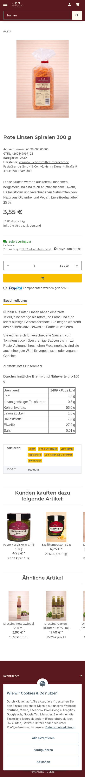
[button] (69, 4)
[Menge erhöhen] (76, 265)
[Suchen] (77, 15)
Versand (35, 225)
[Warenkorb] (77, 4)
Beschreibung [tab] (15, 301)
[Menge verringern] (8, 265)
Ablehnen (43, 761)
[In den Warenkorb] (42, 278)
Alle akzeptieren (43, 738)
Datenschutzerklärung (60, 727)
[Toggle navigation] (5, 2)
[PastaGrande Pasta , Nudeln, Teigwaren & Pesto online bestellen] (17, 4)
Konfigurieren (43, 750)
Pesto (7, 345)
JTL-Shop (49, 772)
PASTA (23, 158)
